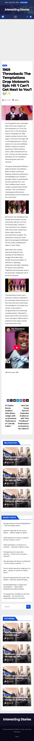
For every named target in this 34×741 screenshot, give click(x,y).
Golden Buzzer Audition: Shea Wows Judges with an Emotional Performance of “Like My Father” (10, 416)
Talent (5, 65)
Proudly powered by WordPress (11, 729)
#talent (17, 100)
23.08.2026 (10, 638)
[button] (27, 17)
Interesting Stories (17, 9)
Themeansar (17, 732)
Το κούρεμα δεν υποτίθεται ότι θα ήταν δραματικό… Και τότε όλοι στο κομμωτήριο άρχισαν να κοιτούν (16, 596)
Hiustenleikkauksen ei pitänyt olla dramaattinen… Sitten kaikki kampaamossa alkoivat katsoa (15, 587)
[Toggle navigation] (15, 16)
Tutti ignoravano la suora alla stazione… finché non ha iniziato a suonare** (15, 554)
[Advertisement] (17, 37)
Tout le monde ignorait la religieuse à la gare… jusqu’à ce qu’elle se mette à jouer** (16, 570)
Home (17, 736)
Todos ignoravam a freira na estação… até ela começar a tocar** (17, 501)
